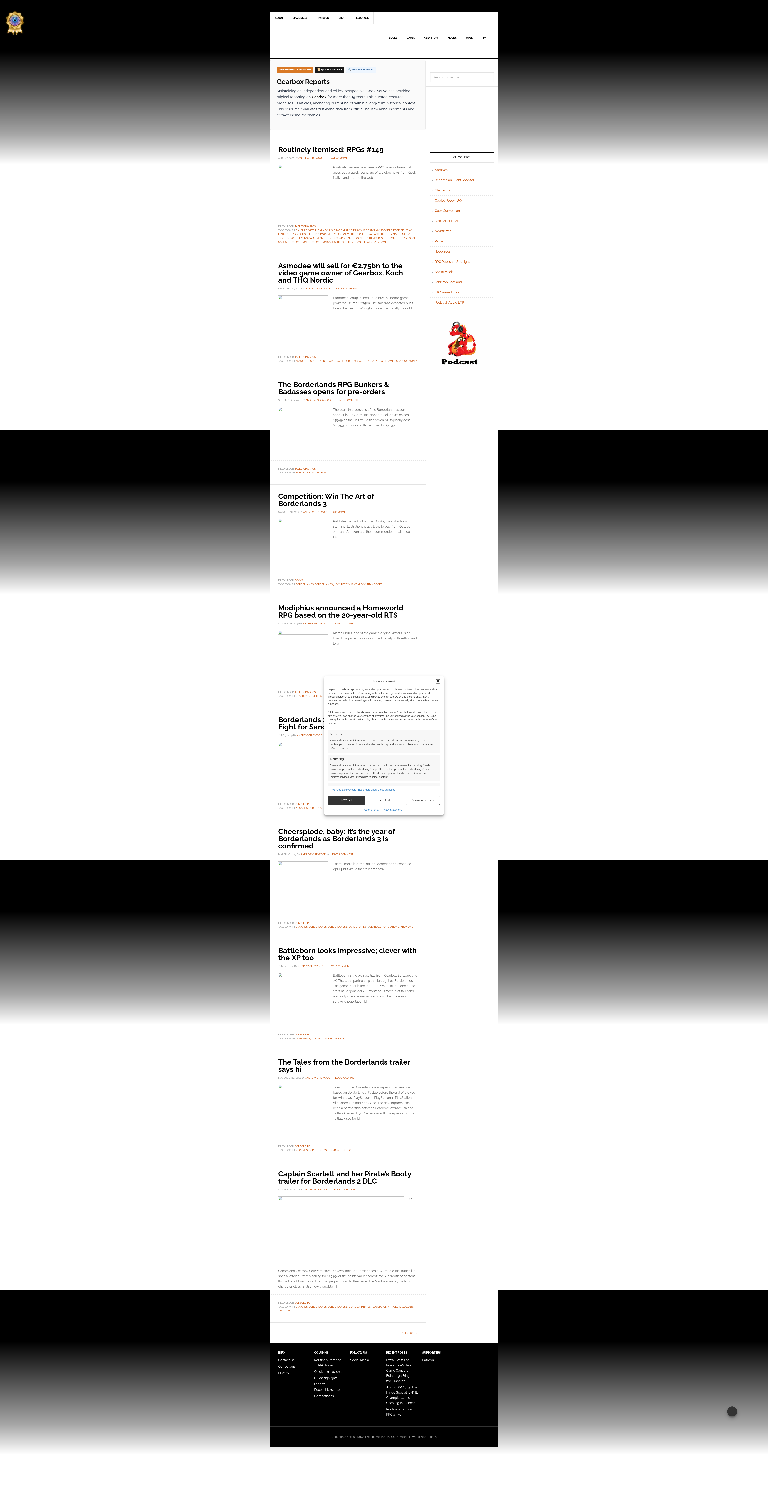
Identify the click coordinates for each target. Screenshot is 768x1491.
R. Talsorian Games (342, 238)
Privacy (283, 1373)
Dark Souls (325, 230)
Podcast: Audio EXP (449, 302)
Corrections (286, 1366)
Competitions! (324, 1396)
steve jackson (297, 242)
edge (396, 230)
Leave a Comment (339, 158)
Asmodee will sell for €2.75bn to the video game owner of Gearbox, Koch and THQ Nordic (340, 272)
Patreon (440, 241)
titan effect (362, 242)
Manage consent (732, 1411)
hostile (307, 234)
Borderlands (317, 361)
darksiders (343, 361)
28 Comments (341, 512)
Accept (346, 800)
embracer (358, 361)
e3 (310, 1038)
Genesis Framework (397, 1436)
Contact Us (286, 1360)
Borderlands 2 (337, 926)
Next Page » (409, 1332)
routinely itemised (367, 238)
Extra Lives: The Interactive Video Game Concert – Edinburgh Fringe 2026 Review (398, 1370)
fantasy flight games (381, 361)
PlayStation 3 (380, 1306)
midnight (322, 238)
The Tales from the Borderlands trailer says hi (344, 1065)
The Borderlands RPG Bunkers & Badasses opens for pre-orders (333, 388)
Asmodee (301, 361)
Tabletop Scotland (448, 282)
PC (308, 804)
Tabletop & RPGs (305, 226)
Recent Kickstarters (328, 1390)
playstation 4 (390, 926)
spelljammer (389, 238)
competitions (344, 584)
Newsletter (443, 231)
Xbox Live (284, 1310)
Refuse (385, 800)
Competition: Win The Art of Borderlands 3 (326, 500)
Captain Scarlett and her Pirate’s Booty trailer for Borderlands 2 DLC (344, 1177)
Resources (443, 251)
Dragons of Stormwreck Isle (372, 230)
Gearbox (295, 234)
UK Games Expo (447, 292)
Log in (433, 1436)
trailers (338, 1038)
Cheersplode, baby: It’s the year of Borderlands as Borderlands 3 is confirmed (336, 838)
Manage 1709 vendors (344, 789)
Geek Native (304, 41)
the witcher (345, 242)
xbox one (407, 926)
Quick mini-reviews (328, 1372)
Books (299, 580)
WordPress (419, 1436)
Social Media (444, 272)
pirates (365, 1306)
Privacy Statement (391, 809)
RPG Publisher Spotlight (452, 262)
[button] (438, 681)
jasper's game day (324, 234)
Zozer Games (379, 242)
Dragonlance (343, 230)
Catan (331, 361)
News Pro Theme (368, 1436)
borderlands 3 (324, 584)
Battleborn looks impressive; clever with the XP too (347, 954)
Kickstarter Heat (446, 221)
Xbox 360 (407, 1306)
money (413, 361)
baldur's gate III (306, 230)
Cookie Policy (371, 809)
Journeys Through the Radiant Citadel (363, 234)
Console (300, 804)
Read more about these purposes (376, 789)
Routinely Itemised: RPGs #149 (331, 149)
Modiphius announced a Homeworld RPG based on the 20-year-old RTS (340, 611)
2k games (302, 808)
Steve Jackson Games (322, 242)
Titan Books (374, 584)
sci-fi (328, 1038)
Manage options (423, 800)
